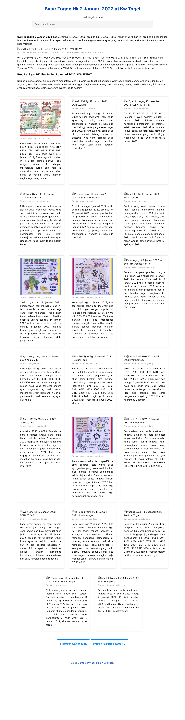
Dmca (74, 662)
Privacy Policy (95, 662)
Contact (82, 662)
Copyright (108, 662)
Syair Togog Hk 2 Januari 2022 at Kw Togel (92, 9)
